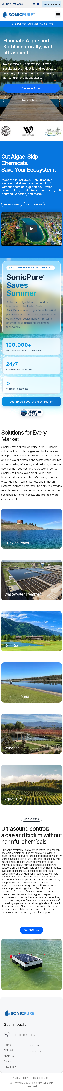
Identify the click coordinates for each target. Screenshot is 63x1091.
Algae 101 (34, 1045)
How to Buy (10, 1066)
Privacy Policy (19, 1077)
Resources (35, 1051)
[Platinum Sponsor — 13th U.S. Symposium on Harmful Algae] (31, 412)
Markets (8, 1049)
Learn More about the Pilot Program (31, 401)
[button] (51, 4)
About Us (9, 1055)
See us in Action (31, 88)
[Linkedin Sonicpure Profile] (34, 4)
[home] (17, 14)
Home (7, 1044)
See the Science (32, 100)
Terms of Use (40, 1077)
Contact (8, 1061)
